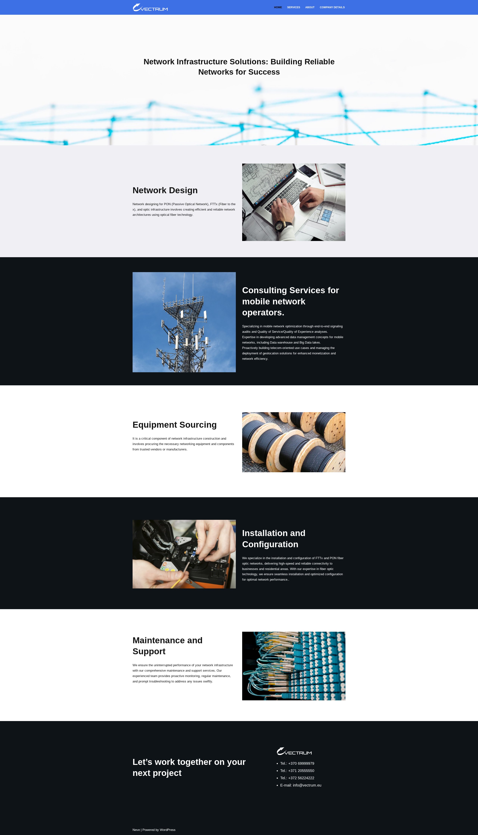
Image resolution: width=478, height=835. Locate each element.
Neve (136, 830)
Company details (332, 7)
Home (278, 7)
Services (293, 7)
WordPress (168, 830)
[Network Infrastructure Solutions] (151, 7)
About (310, 7)
